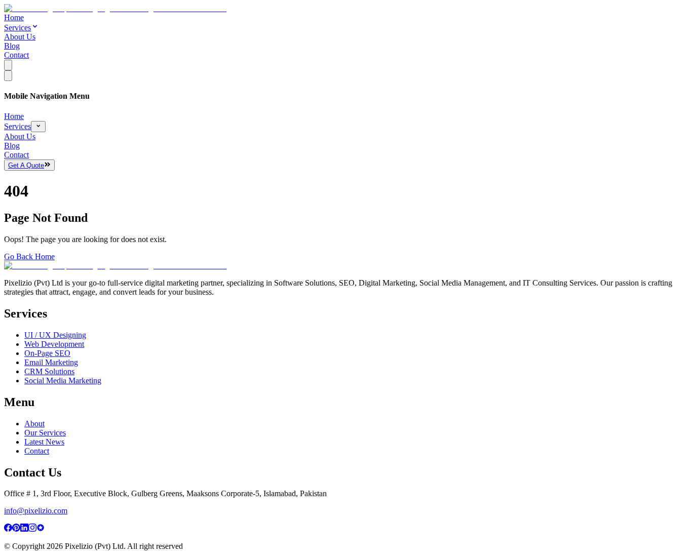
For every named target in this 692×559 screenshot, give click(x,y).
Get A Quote (26, 165)
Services (17, 27)
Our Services (45, 432)
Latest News (44, 441)
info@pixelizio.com (35, 510)
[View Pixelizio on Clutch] (40, 529)
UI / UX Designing (55, 335)
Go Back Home (29, 256)
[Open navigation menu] (8, 65)
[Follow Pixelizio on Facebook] (8, 529)
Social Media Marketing (62, 380)
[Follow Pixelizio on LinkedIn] (24, 529)
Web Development (54, 344)
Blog (12, 46)
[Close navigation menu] (8, 75)
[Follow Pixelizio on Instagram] (32, 529)
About (34, 423)
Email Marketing (51, 362)
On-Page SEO (47, 353)
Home (14, 17)
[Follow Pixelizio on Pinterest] (16, 529)
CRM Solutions (49, 371)
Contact (16, 55)
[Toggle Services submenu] (38, 126)
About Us (19, 36)
